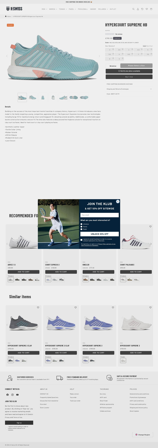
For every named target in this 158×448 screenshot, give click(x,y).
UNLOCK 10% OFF (99, 234)
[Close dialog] (117, 201)
